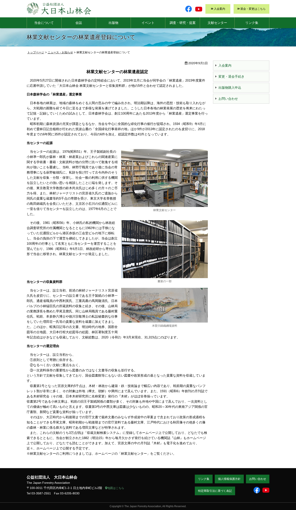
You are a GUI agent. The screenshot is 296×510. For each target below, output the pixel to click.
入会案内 (219, 8)
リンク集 (251, 23)
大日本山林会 (59, 9)
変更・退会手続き (231, 76)
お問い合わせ (228, 98)
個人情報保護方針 (229, 478)
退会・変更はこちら (253, 8)
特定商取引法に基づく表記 (215, 490)
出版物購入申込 (229, 87)
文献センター (217, 23)
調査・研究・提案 (183, 23)
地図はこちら (115, 488)
